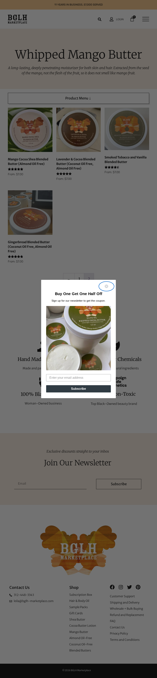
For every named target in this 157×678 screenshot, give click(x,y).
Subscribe (78, 388)
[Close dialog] (106, 286)
